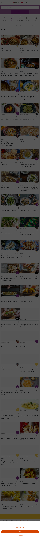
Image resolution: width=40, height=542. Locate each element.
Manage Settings (20, 535)
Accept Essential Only (20, 527)
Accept (20, 531)
